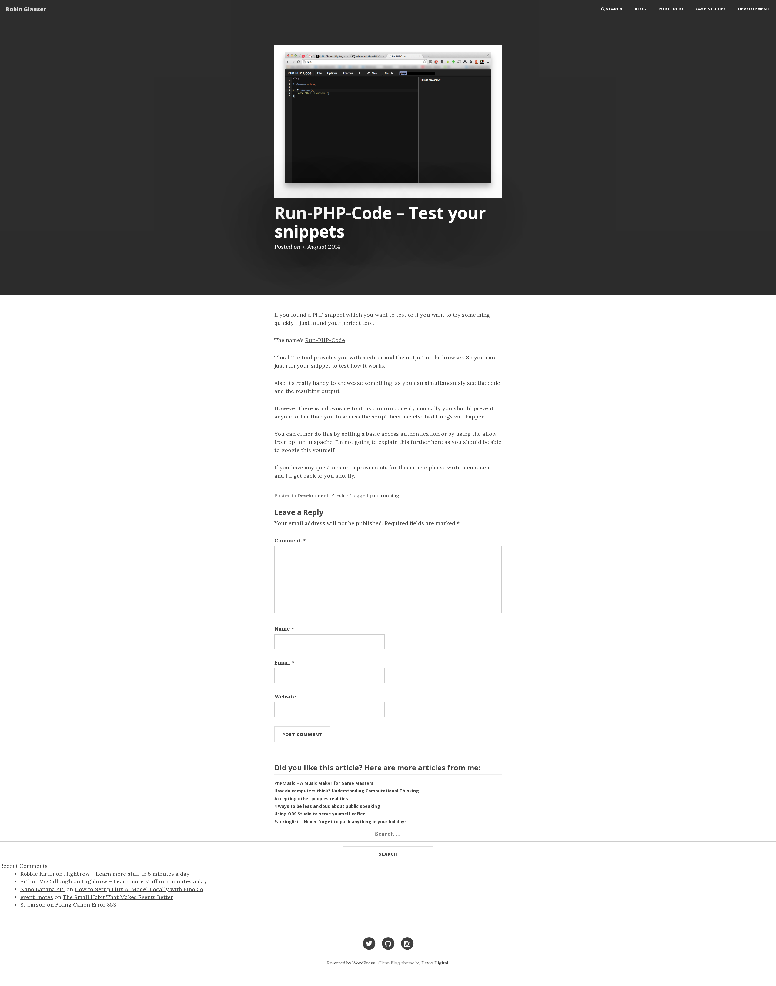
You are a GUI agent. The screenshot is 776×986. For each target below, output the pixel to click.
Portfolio (670, 9)
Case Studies (710, 9)
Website (285, 696)
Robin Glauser (26, 9)
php (374, 495)
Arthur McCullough (46, 881)
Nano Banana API (42, 889)
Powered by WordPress (351, 963)
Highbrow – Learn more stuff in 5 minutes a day (126, 873)
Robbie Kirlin (37, 873)
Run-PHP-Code (325, 340)
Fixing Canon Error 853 (85, 904)
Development (754, 9)
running (390, 495)
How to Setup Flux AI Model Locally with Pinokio (139, 889)
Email (284, 662)
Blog (640, 9)
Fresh (337, 495)
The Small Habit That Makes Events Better (118, 897)
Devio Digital (434, 963)
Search (614, 9)
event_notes (36, 897)
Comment (290, 540)
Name (284, 628)
